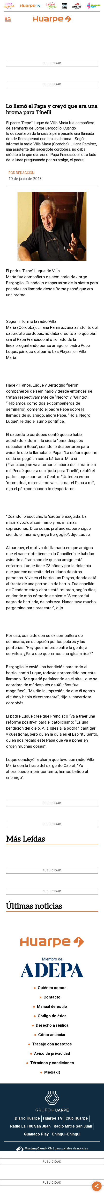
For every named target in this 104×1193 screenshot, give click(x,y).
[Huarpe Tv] (30, 5)
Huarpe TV (52, 1118)
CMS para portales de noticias (56, 1148)
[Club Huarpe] (9, 6)
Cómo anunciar (52, 1034)
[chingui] (51, 5)
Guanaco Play (36, 1134)
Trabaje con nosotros (52, 1044)
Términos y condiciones (52, 1063)
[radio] (77, 6)
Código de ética (52, 1016)
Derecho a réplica (52, 1025)
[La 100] (64, 5)
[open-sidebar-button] (8, 19)
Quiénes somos (52, 988)
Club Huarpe (77, 1118)
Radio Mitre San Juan (73, 1126)
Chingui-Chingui (66, 1134)
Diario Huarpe (27, 1118)
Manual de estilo (52, 1006)
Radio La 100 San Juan (30, 1126)
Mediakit (52, 1072)
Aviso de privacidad (52, 1053)
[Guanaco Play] (93, 5)
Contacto (52, 997)
